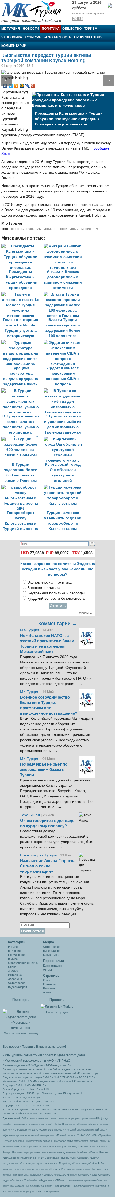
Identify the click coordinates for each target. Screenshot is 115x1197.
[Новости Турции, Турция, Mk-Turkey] (57, 1006)
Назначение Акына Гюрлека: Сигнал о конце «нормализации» (48, 866)
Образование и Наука (23, 962)
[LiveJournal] (27, 85)
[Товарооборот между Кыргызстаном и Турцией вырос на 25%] (22, 487)
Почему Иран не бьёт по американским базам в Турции (43, 769)
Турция (85, 229)
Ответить (58, 606)
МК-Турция (10, 29)
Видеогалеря (51, 950)
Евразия (13, 946)
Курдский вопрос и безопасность (56, 598)
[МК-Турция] (33, 11)
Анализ (13, 970)
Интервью (15, 974)
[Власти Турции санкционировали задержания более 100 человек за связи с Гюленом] (64, 294)
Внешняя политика (43, 588)
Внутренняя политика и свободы (56, 593)
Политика (51, 29)
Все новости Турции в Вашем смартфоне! (34, 1047)
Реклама (49, 988)
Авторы (48, 969)
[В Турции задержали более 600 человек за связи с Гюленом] (22, 439)
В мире (13, 958)
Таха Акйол (30, 815)
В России (14, 950)
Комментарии (13, 46)
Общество (72, 29)
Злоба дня (15, 978)
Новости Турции (66, 229)
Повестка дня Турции (39, 855)
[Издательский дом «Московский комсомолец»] (21, 1017)
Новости (31, 29)
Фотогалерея (16, 983)
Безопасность (57, 37)
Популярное (16, 954)
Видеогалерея (17, 987)
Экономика (11, 37)
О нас (47, 980)
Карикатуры (51, 954)
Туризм (90, 29)
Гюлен (14, 229)
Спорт (12, 966)
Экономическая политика (49, 582)
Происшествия (88, 37)
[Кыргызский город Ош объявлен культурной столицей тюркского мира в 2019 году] (64, 439)
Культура (33, 37)
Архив (47, 992)
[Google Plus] (33, 85)
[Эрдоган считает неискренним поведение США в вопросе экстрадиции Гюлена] (64, 343)
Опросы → (85, 612)
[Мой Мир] (22, 85)
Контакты (49, 984)
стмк (96, 229)
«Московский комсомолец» (23, 1060)
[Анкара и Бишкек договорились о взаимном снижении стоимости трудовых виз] (64, 246)
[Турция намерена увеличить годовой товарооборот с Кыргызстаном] (64, 487)
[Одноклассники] (16, 85)
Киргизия (28, 229)
